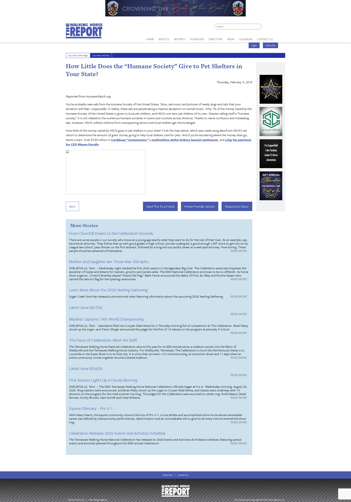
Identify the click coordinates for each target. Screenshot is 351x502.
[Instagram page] (280, 27)
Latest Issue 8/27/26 (86, 307)
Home (150, 39)
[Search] (259, 26)
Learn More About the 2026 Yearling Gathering (108, 290)
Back (72, 206)
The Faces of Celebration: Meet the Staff (103, 340)
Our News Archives (101, 55)
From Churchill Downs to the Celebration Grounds (111, 233)
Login (254, 45)
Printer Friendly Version (199, 206)
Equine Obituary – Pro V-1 (91, 408)
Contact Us (183, 475)
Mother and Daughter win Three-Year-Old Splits (109, 261)
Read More (239, 251)
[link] (150, 38)
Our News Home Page (78, 55)
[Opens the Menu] (280, 38)
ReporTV (179, 39)
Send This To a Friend (160, 206)
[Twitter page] (273, 27)
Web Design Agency (98, 500)
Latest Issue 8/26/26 (86, 368)
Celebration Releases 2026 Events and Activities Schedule (117, 433)
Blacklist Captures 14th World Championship (106, 319)
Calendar (245, 39)
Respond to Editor (237, 206)
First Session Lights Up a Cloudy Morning (103, 380)
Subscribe (270, 45)
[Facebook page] (266, 27)
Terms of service (76, 500)
